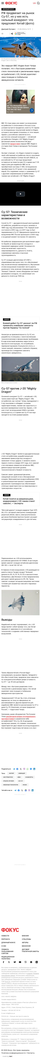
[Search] (38, 3)
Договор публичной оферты (30, 950)
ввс (19, 777)
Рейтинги (5, 939)
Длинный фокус (8, 942)
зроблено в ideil (7, 1056)
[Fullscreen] (37, 359)
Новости (5, 936)
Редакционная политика (7, 958)
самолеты (29, 777)
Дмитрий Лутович (8, 29)
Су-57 (21, 781)
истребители (8, 777)
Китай (12, 773)
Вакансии (26, 946)
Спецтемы (26, 939)
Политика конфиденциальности (13, 1053)
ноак (25, 784)
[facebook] (3, 962)
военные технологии (11, 784)
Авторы (25, 942)
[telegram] (14, 962)
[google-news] (31, 962)
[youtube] (20, 962)
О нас (3, 946)
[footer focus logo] (10, 930)
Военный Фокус (8, 9)
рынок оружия (9, 781)
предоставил (15, 144)
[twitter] (9, 962)
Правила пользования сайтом (7, 951)
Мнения (25, 936)
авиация (22, 773)
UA (34, 3)
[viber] (25, 962)
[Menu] (2, 3)
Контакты (31, 1053)
